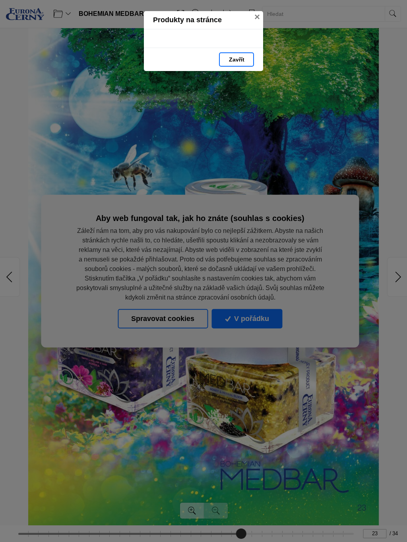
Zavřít (236, 59)
